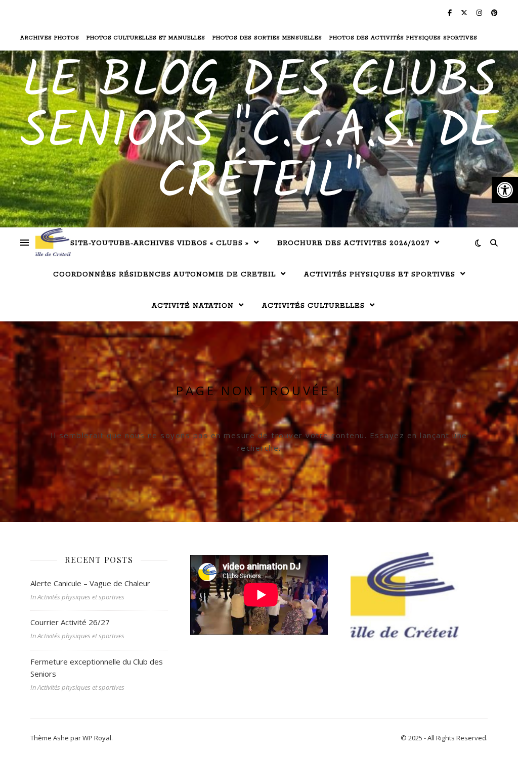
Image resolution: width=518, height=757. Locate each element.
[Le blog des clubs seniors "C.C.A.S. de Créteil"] (53, 242)
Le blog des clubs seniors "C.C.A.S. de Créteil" (259, 133)
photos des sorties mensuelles (267, 37)
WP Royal (96, 737)
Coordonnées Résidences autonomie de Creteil (164, 274)
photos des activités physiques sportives (403, 37)
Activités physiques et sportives (379, 274)
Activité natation (193, 306)
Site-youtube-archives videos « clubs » (159, 243)
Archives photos (49, 37)
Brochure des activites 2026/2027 (353, 243)
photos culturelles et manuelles (146, 37)
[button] (505, 190)
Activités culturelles (313, 306)
